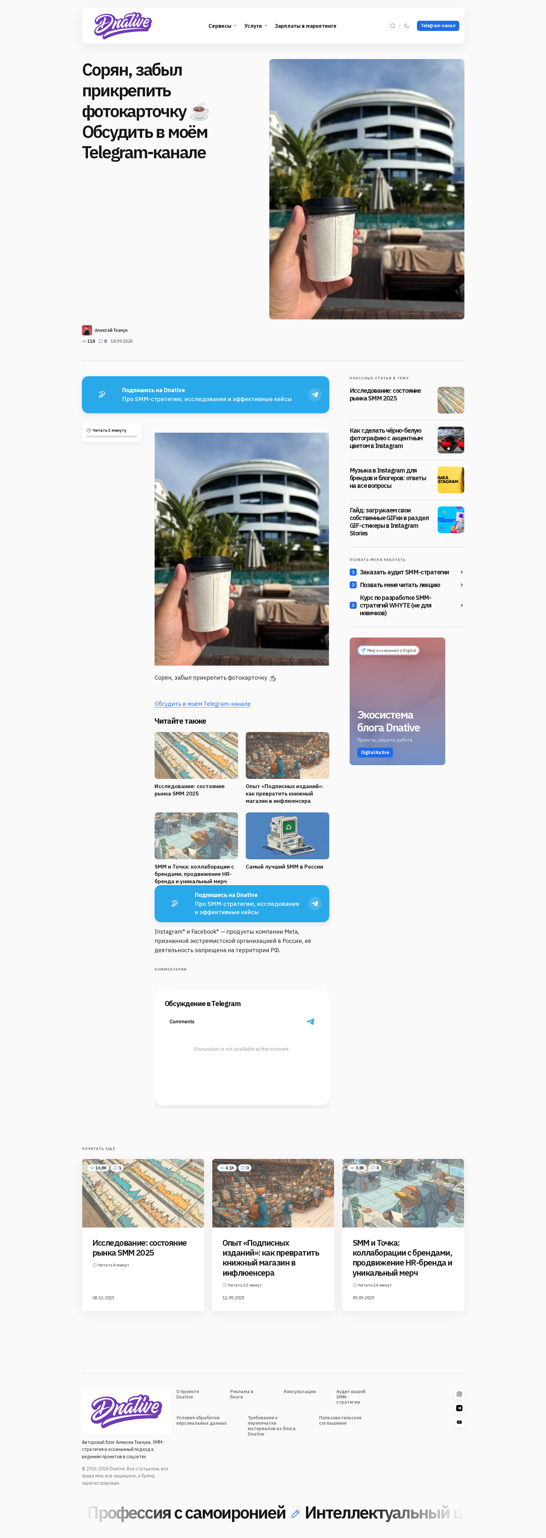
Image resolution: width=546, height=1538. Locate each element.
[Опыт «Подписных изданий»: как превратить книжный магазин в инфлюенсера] (273, 1193)
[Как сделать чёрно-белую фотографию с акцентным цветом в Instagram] (451, 440)
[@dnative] (459, 1408)
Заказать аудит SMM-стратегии (404, 572)
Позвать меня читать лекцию (400, 585)
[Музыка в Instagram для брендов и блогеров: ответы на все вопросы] (451, 480)
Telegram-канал (438, 25)
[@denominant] (459, 1394)
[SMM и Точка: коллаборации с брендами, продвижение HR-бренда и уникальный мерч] (403, 1193)
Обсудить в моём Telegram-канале (203, 703)
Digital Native (375, 752)
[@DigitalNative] (459, 1422)
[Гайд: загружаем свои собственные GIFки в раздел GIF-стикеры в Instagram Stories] (451, 519)
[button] (393, 26)
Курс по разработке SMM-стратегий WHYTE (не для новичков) (395, 605)
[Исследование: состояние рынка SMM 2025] (451, 400)
